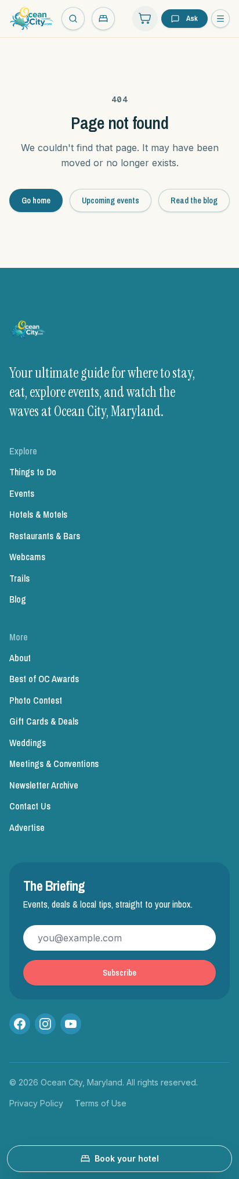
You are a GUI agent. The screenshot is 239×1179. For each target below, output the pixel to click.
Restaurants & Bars (44, 535)
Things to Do (32, 471)
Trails (19, 578)
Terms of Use (100, 1103)
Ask (192, 18)
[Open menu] (220, 18)
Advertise (27, 827)
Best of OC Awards (44, 678)
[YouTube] (70, 1023)
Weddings (27, 742)
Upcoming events (110, 200)
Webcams (27, 556)
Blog (17, 599)
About (20, 657)
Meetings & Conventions (54, 763)
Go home (35, 200)
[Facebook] (19, 1023)
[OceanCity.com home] (32, 18)
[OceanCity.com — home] (28, 332)
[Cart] (145, 18)
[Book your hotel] (103, 18)
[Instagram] (45, 1023)
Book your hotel (127, 1158)
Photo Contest (35, 700)
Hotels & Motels (38, 514)
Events (21, 493)
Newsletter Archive (43, 785)
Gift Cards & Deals (43, 721)
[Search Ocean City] (73, 18)
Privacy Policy (36, 1103)
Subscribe (119, 972)
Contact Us (29, 806)
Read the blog (194, 200)
